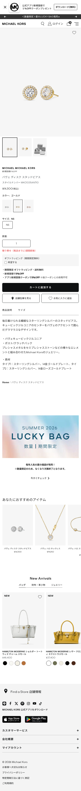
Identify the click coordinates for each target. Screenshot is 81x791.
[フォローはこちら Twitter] (16, 703)
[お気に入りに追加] (74, 32)
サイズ (21, 310)
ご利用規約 (8, 783)
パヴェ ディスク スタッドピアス (17, 548)
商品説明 (7, 310)
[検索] (42, 24)
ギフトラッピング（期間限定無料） (23, 258)
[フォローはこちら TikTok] (40, 703)
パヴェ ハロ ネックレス (50, 548)
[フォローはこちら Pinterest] (22, 703)
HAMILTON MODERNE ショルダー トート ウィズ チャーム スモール (22, 652)
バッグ (22, 585)
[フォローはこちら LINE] (4, 703)
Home (5, 382)
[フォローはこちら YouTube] (34, 703)
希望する (12, 262)
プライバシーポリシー (13, 772)
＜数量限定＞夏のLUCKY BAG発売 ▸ (41, 16)
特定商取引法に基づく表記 (15, 778)
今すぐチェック (39, 478)
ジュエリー (56, 585)
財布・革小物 (38, 585)
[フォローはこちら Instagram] (28, 703)
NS (7, 224)
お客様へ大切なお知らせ (14, 767)
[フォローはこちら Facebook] (10, 703)
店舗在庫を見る (23, 298)
